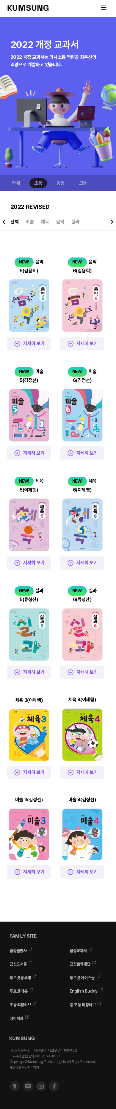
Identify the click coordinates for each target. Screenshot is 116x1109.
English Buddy (84, 991)
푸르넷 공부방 (20, 977)
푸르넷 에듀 (19, 991)
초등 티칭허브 (20, 1004)
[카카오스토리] (15, 1090)
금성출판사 (18, 950)
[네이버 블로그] (28, 1090)
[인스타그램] (41, 1090)
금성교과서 (78, 950)
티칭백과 (16, 1018)
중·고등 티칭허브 (82, 1004)
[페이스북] (54, 1090)
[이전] (4, 32)
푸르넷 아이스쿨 (82, 977)
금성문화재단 (80, 964)
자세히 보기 (34, 343)
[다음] (112, 32)
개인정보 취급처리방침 (24, 1067)
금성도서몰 (18, 964)
